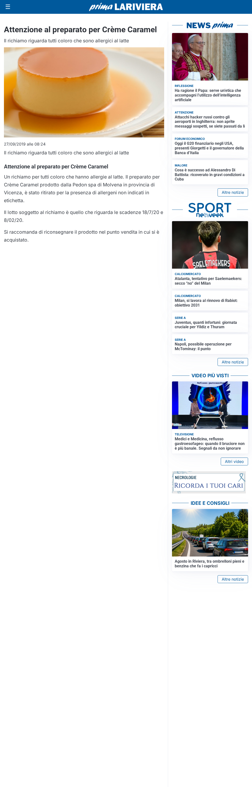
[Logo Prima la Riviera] (126, 7)
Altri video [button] (234, 461)
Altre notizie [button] (233, 192)
